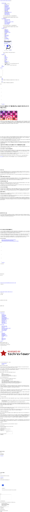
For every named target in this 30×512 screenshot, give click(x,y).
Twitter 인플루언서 (7, 9)
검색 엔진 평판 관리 (7, 13)
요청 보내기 (2, 434)
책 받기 (4, 53)
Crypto (5, 36)
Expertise (3, 54)
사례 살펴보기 (5, 27)
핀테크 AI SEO (4, 339)
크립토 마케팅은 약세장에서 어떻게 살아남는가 (6, 291)
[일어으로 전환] (5, 75)
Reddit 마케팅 (3, 322)
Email (1, 506)
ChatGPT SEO (6, 29)
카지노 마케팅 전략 (7, 23)
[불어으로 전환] (5, 73)
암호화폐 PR (3, 316)
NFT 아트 (1, 156)
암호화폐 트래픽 (4, 315)
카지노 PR (3, 327)
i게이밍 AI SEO (4, 338)
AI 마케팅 (3, 28)
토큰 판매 (6, 4)
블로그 (5, 60)
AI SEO (3, 336)
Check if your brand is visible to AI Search (5, 0)
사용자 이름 (1, 428)
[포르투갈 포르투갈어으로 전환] (5, 74)
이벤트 (5, 56)
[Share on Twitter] (3, 88)
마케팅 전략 (6, 10)
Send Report (2, 507)
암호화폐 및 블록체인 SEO (8, 12)
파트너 (5, 58)
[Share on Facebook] (3, 254)
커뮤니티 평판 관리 (7, 14)
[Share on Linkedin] (3, 99)
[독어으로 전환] (5, 71)
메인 (2, 78)
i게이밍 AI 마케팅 (4, 330)
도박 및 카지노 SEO (7, 19)
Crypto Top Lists (7, 61)
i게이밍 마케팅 (4, 18)
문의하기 (3, 66)
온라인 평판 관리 (4, 319)
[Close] (15, 502)
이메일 (1, 430)
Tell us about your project (3, 433)
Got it (1, 511)
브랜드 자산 (6, 57)
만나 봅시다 (1, 455)
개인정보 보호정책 (4, 363)
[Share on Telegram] (3, 250)
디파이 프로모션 (7, 5)
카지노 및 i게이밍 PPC (7, 22)
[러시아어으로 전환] (5, 72)
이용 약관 (3, 364)
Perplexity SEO (6, 31)
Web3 (5, 34)
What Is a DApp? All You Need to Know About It (7, 240)
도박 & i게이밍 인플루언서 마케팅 (9, 21)
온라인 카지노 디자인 (7, 20)
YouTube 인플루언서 (7, 8)
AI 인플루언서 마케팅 (7, 32)
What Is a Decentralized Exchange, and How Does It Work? (9, 239)
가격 (2, 65)
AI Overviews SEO (4, 334)
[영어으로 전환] (5, 70)
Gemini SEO (6, 30)
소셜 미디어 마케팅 (7, 7)
